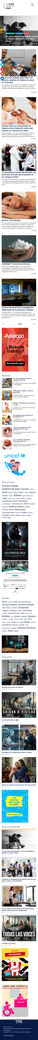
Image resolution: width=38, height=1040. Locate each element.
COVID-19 (18, 498)
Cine (13, 498)
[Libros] (15, 644)
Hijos (15, 492)
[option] (19, 30)
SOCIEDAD (23, 33)
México (26, 503)
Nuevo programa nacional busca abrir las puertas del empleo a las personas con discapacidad (18, 909)
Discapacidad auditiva (8, 512)
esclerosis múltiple (6, 517)
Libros (28, 495)
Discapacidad (20, 509)
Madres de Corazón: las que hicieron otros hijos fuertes (19, 785)
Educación (5, 509)
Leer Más (33, 92)
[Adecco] (15, 349)
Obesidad (5, 495)
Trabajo (4, 498)
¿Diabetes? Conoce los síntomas (16, 264)
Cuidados (27, 507)
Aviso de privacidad (9, 1035)
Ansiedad (28, 515)
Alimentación (22, 501)
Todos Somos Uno (8, 1027)
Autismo (18, 495)
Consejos (17, 512)
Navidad (32, 504)
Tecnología (5, 507)
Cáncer (32, 489)
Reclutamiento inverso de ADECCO (12, 687)
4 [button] (6, 44)
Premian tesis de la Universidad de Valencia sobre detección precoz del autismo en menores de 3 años (17, 128)
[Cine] (15, 964)
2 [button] (3, 44)
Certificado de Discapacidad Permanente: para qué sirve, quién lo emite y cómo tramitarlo (19, 880)
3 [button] (5, 44)
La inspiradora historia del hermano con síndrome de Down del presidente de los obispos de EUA (19, 174)
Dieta (24, 495)
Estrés (9, 498)
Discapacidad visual (17, 504)
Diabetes (18, 515)
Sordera (24, 512)
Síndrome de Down (11, 488)
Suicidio (14, 501)
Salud (4, 492)
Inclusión (21, 492)
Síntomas (30, 512)
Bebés (23, 515)
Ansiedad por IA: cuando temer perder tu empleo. (17, 752)
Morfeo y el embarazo (11, 220)
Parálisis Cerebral (16, 506)
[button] (34, 44)
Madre (26, 492)
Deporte (10, 492)
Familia (11, 509)
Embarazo (5, 515)
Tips (32, 495)
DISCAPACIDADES (7, 33)
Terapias (11, 495)
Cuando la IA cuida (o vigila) (10, 720)
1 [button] (2, 44)
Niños (23, 498)
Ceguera (32, 492)
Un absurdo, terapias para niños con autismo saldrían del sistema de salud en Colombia (18, 80)
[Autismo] (15, 1000)
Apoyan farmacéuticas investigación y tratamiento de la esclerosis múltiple (18, 308)
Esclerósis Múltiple (10, 485)
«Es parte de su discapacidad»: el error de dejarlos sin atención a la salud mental (18, 38)
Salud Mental (15, 33)
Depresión (25, 489)
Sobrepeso (28, 498)
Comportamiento (6, 504)
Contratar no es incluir (9, 943)
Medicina (12, 515)
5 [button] (8, 44)
